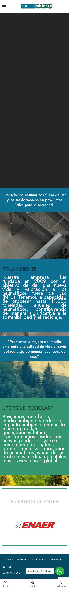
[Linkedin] (9, 566)
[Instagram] (3, 566)
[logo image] (36, 6)
